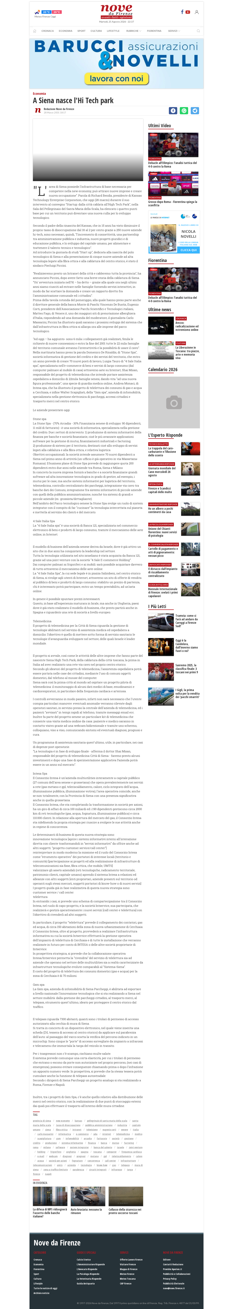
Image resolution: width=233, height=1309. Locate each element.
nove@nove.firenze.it (174, 1288)
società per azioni (58, 1160)
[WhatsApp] (184, 110)
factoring (129, 1143)
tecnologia (86, 1165)
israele (120, 1147)
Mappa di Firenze (128, 1269)
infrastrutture (128, 1160)
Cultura (96, 30)
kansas (78, 1120)
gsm (58, 1138)
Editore (166, 1259)
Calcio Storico (84, 1259)
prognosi (81, 1156)
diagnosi (67, 1156)
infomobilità (72, 1138)
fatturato (102, 1138)
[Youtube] (187, 12)
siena (48, 1129)
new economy (63, 1120)
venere (124, 1129)
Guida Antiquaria (86, 1283)
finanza (92, 1143)
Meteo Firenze (127, 1274)
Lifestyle (113, 30)
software (60, 1147)
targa (130, 1169)
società (115, 1138)
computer (111, 1151)
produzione (51, 1143)
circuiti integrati (97, 1169)
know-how (102, 1165)
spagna (84, 1151)
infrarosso (116, 1169)
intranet (76, 1129)
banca (104, 1143)
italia (136, 1129)
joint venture (135, 1147)
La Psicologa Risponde (88, 1274)
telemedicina (123, 1134)
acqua (40, 1160)
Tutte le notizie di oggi (45, 1288)
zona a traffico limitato (55, 1169)
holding (41, 1151)
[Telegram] (195, 110)
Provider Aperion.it (172, 1269)
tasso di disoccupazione (68, 1125)
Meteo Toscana (128, 1278)
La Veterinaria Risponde (89, 1278)
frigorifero (55, 1151)
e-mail (40, 1156)
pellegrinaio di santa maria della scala (107, 1120)
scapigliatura (44, 1138)
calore (139, 1156)
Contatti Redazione (173, 1264)
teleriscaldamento (121, 1156)
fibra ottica (62, 1129)
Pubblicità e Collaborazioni (176, 1274)
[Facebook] (182, 12)
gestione (128, 1138)
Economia (65, 30)
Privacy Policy (170, 1278)
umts (59, 1165)
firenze (36, 1174)
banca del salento (103, 1147)
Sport (81, 30)
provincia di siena (42, 1120)
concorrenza (94, 1160)
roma (35, 1147)
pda (95, 1134)
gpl (105, 1156)
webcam (53, 1156)
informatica (64, 1134)
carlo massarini (45, 1134)
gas (114, 1165)
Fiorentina (154, 30)
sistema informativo (72, 1143)
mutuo (115, 1143)
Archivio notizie (41, 1293)
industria (122, 1125)
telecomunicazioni (42, 1165)
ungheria (71, 1151)
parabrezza (78, 1169)
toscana (97, 1151)
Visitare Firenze (128, 1264)
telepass (125, 1165)
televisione (92, 1129)
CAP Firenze (125, 1283)
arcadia (88, 1138)
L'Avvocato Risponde (87, 1269)
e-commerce (82, 1134)
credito (36, 1143)
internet (106, 1134)
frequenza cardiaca (131, 1151)
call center (110, 1160)
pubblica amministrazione (98, 1125)
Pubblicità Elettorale (173, 1283)
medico (138, 1134)
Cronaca (47, 30)
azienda (71, 1165)
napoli (48, 1174)
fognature (77, 1160)
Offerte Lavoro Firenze (131, 1259)
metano (94, 1156)
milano (47, 1147)
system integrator (79, 1147)
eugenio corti (109, 1129)
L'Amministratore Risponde (91, 1264)
